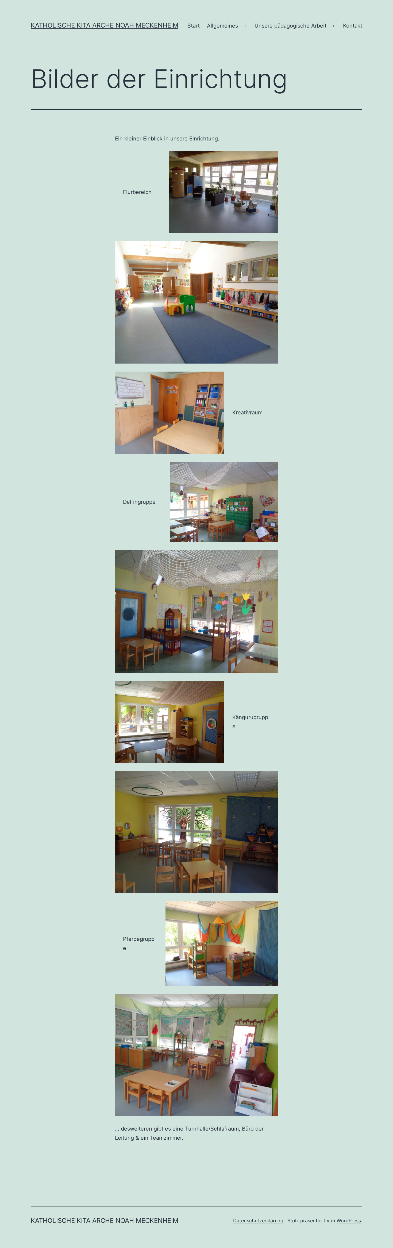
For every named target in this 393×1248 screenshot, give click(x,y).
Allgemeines (222, 25)
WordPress (349, 1220)
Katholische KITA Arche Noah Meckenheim (104, 25)
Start (193, 25)
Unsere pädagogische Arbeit (290, 25)
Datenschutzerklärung (258, 1220)
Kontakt (352, 25)
